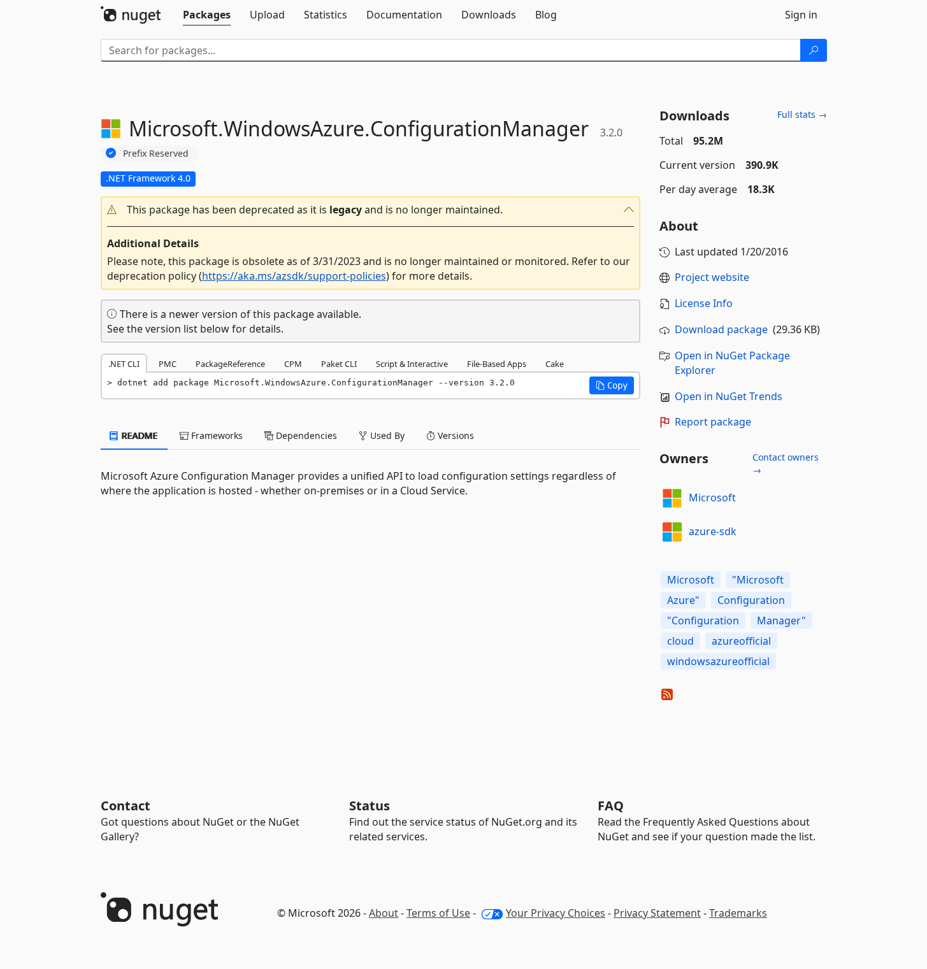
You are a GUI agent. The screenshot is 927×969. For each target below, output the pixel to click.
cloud (680, 641)
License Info (704, 303)
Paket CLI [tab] (339, 364)
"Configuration (703, 621)
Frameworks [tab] (216, 435)
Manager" (781, 621)
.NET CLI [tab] (124, 364)
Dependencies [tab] (305, 435)
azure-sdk (713, 531)
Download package (721, 329)
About (383, 913)
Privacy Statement (657, 913)
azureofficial (741, 641)
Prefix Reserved (156, 153)
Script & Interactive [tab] (412, 364)
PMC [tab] (167, 364)
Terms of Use (438, 913)
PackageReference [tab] (230, 364)
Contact (125, 805)
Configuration (751, 600)
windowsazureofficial (718, 661)
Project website (712, 277)
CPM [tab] (293, 364)
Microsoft (712, 498)
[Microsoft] (672, 498)
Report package (713, 422)
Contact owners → (785, 463)
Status (369, 805)
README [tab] (138, 435)
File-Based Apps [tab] (496, 364)
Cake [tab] (554, 364)
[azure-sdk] (672, 531)
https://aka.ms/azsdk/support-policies (294, 276)
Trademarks (738, 913)
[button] (371, 210)
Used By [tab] (386, 435)
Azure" (683, 600)
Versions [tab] (454, 435)
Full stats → (802, 114)
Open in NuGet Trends (728, 396)
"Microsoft (758, 580)
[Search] (813, 50)
